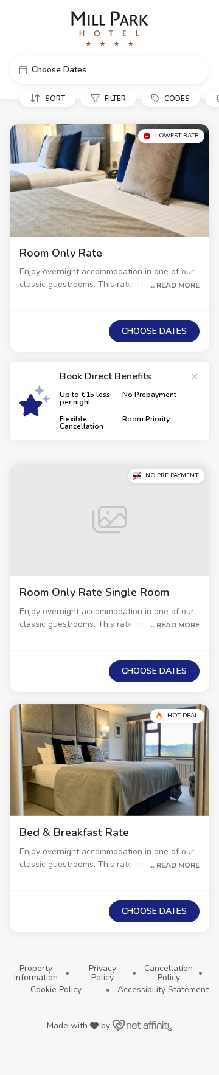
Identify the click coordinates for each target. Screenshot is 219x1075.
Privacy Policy (102, 973)
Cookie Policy (56, 989)
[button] (109, 69)
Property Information (36, 973)
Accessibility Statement (163, 989)
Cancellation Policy (168, 973)
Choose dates (154, 331)
